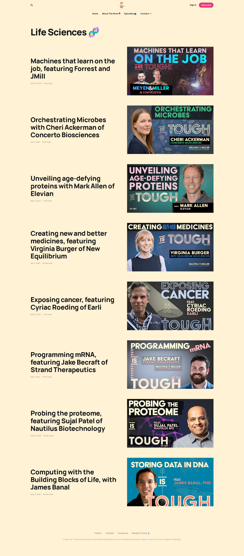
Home (95, 13)
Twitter (98, 533)
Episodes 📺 (130, 13)
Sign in (193, 5)
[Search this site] (32, 5)
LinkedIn (109, 533)
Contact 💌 (146, 13)
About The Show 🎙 (111, 13)
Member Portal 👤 (141, 533)
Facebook (123, 533)
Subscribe (206, 5)
